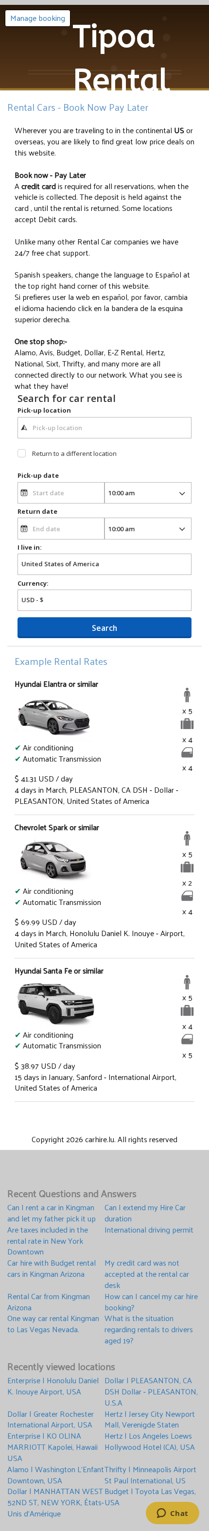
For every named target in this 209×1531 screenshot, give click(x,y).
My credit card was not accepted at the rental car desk (146, 1274)
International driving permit (148, 1230)
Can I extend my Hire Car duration (145, 1213)
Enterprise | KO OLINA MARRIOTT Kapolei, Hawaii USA (52, 1447)
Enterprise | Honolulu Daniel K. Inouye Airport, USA (53, 1386)
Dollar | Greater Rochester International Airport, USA (50, 1420)
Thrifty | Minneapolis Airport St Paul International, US (150, 1475)
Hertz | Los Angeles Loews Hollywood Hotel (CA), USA (149, 1442)
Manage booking (37, 18)
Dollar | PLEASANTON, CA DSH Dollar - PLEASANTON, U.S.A (151, 1392)
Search (104, 628)
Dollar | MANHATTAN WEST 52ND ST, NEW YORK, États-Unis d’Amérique (55, 1502)
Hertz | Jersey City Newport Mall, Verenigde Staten (149, 1420)
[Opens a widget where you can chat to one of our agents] (172, 1514)
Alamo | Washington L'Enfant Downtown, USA (55, 1475)
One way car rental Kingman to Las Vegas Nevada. (53, 1324)
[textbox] (104, 427)
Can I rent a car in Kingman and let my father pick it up (51, 1213)
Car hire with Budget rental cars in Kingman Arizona (51, 1269)
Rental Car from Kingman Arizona (48, 1302)
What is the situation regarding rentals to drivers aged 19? (148, 1329)
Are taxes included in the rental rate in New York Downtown (47, 1241)
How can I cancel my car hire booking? (151, 1302)
